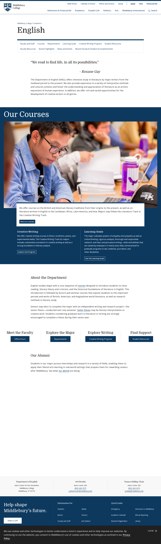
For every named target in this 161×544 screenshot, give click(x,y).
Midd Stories (72, 4)
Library (137, 521)
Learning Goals (69, 43)
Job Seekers (86, 521)
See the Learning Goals (94, 258)
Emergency (115, 509)
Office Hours (20, 339)
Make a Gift (13, 520)
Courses (41, 43)
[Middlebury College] (14, 7)
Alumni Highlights (46, 49)
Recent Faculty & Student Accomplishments (94, 49)
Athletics (107, 10)
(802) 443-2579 (80, 488)
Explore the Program (26, 252)
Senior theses (84, 310)
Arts (117, 10)
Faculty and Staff (27, 43)
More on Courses (27, 221)
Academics (80, 10)
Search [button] (154, 10)
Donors (84, 515)
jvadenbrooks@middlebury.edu (80, 491)
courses (81, 285)
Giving (120, 4)
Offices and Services (106, 4)
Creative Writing (27, 231)
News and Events (64, 49)
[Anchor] (102, 71)
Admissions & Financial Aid (59, 10)
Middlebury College (24, 23)
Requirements (53, 43)
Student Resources (113, 43)
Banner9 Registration (119, 521)
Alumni (60, 515)
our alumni (64, 370)
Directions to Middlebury (144, 509)
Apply (133, 4)
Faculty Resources (28, 49)
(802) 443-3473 (134, 488)
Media (84, 509)
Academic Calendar (118, 515)
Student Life (93, 10)
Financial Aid (152, 4)
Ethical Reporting (141, 515)
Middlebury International (133, 10)
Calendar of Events (88, 4)
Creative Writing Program (90, 43)
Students (61, 509)
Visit (141, 4)
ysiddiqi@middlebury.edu (134, 491)
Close (151, 531)
